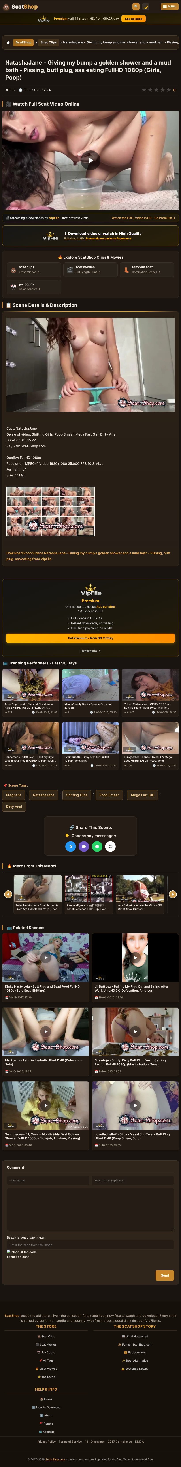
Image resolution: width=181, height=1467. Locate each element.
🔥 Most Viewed (46, 1368)
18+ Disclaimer (95, 1441)
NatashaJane (43, 795)
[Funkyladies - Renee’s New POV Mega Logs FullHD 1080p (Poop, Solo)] (150, 738)
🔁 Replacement (135, 1352)
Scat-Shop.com (55, 1459)
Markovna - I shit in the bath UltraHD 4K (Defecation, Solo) (44, 1062)
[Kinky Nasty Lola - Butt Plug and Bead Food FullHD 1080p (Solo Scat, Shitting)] (45, 957)
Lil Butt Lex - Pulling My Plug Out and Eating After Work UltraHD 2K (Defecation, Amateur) (131, 988)
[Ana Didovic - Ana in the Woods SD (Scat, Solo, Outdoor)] (140, 888)
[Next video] (173, 894)
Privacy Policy (46, 1441)
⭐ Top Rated (46, 1376)
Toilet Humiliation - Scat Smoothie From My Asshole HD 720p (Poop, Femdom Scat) (37, 909)
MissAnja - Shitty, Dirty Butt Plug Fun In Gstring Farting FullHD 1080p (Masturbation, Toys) (130, 1062)
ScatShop (23, 42)
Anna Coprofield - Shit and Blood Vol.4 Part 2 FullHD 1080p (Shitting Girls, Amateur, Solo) (29, 705)
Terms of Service (70, 1441)
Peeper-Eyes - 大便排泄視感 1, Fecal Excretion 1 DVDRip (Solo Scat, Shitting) (86, 909)
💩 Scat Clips (46, 1336)
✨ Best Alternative (135, 1360)
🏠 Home (46, 1399)
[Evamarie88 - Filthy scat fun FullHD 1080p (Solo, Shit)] (90, 738)
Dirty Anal (14, 807)
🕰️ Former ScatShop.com (135, 1344)
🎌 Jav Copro (46, 1352)
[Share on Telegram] (70, 846)
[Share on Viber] (84, 846)
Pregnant (13, 795)
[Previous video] (8, 894)
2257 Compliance (120, 1441)
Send (165, 1275)
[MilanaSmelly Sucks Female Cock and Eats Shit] (90, 684)
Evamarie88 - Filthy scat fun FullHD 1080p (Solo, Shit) (86, 758)
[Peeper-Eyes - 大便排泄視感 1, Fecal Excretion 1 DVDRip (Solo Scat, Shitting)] (89, 888)
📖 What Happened (135, 1336)
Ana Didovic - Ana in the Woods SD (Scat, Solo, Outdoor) (140, 907)
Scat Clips (49, 42)
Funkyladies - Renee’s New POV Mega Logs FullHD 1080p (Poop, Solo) (148, 758)
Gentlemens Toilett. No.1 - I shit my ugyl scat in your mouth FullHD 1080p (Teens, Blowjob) (30, 758)
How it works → (90, 650)
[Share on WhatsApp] (97, 846)
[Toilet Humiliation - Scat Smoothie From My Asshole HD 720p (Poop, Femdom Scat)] (38, 888)
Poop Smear (109, 795)
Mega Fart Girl (142, 795)
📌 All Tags (46, 1360)
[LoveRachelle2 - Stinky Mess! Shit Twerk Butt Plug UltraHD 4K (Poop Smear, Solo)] (135, 1105)
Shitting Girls (76, 795)
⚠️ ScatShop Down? (135, 1368)
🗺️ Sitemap (46, 1431)
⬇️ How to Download (46, 1407)
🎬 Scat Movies (46, 1344)
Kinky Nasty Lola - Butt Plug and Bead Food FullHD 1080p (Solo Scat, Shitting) (42, 988)
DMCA (139, 1441)
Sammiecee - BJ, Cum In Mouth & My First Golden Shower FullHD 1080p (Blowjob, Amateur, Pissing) (42, 1136)
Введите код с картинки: (26, 1237)
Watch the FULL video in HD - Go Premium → (143, 218)
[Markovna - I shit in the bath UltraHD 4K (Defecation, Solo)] (45, 1032)
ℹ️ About (46, 1415)
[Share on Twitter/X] (110, 846)
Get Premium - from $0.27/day (90, 638)
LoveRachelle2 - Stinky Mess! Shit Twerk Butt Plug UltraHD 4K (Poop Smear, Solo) (132, 1136)
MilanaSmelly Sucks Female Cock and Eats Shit (88, 705)
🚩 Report (46, 1423)
